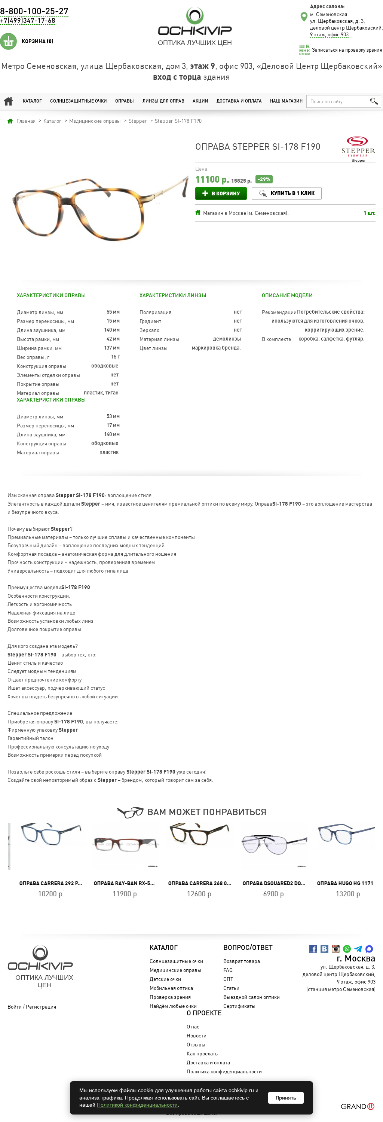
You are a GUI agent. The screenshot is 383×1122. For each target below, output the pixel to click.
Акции (200, 101)
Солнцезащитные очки (78, 101)
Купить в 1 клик (293, 193)
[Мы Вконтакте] (324, 949)
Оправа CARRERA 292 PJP (43, 883)
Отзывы (196, 1044)
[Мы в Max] (369, 949)
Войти (14, 1006)
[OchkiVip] (195, 21)
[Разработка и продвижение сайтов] (357, 1106)
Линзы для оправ (163, 101)
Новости (196, 1035)
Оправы (124, 101)
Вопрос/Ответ (248, 948)
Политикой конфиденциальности (137, 1105)
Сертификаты (239, 1006)
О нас (193, 1026)
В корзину (226, 193)
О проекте (204, 1013)
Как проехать (202, 1053)
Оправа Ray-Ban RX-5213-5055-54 (129, 883)
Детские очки (165, 979)
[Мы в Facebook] (313, 949)
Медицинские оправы (175, 970)
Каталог (32, 101)
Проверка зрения (170, 997)
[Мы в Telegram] (358, 949)
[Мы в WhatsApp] (347, 949)
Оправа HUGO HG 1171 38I (341, 883)
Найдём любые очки (173, 1006)
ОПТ (228, 979)
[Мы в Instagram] (336, 949)
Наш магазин (286, 101)
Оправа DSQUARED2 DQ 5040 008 (275, 883)
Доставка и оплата (239, 101)
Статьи (231, 988)
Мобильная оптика (171, 988)
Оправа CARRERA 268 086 (192, 883)
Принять (286, 1098)
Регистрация (41, 1006)
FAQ (228, 970)
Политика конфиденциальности (224, 1071)
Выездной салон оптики (251, 997)
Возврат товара (241, 961)
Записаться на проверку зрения (347, 50)
